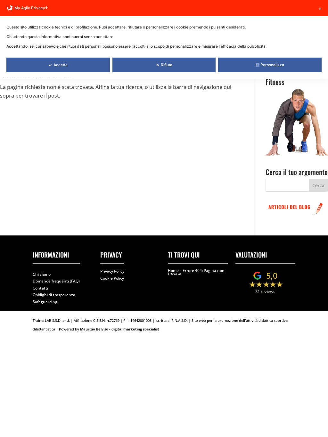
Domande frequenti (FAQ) (56, 281)
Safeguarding (45, 302)
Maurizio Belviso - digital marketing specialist (119, 329)
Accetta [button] (60, 64)
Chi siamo (42, 274)
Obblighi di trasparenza (54, 295)
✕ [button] (320, 8)
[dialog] (164, 39)
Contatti (40, 288)
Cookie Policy (112, 278)
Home (173, 270)
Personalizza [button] (272, 64)
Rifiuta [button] (166, 64)
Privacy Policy (112, 271)
